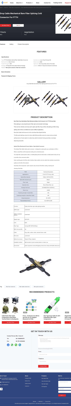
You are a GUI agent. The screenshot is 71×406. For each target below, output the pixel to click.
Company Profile (28, 378)
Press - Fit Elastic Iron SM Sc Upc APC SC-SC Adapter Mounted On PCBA (31, 317)
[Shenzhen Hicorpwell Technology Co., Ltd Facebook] (1, 389)
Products (6, 7)
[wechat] (16, 345)
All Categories (44, 386)
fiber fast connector (10, 286)
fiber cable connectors (24, 286)
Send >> (62, 395)
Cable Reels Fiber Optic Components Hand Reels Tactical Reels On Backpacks (10, 317)
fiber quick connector (38, 286)
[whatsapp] (12, 345)
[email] (8, 345)
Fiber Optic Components (14, 7)
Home (1, 7)
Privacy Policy (47, 401)
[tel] (23, 345)
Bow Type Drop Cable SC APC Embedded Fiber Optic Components (52, 317)
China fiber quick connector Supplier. (21, 403)
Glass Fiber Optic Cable (46, 381)
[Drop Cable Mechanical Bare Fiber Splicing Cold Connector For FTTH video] (27, 99)
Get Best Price (5, 25)
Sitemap (34, 401)
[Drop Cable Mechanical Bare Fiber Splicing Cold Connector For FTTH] (10, 305)
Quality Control (28, 383)
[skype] (20, 345)
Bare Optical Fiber (45, 378)
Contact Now (43, 366)
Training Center (57, 2)
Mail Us (18, 25)
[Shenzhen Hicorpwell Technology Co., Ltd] (4, 2)
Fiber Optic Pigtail (45, 383)
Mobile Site (41, 401)
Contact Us (27, 386)
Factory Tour (27, 380)
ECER (67, 403)
